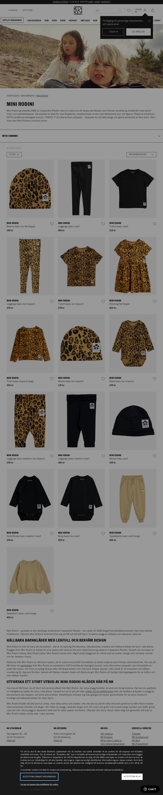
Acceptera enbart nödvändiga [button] (39, 777)
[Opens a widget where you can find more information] (150, 789)
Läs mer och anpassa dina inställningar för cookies (39, 784)
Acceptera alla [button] (132, 777)
